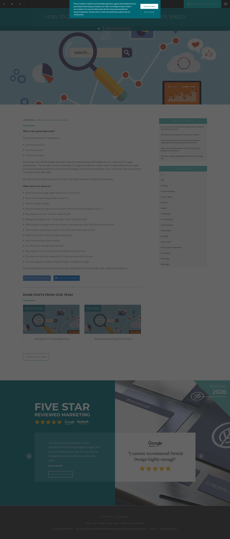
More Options (149, 12)
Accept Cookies (149, 6)
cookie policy (78, 14)
